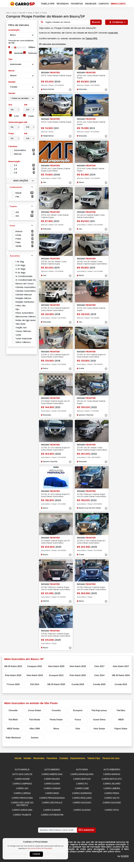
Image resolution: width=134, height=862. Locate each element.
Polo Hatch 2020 (78, 675)
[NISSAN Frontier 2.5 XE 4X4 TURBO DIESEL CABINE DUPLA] (92, 105)
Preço (11, 134)
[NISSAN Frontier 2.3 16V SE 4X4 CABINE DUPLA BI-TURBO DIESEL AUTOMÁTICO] (56, 291)
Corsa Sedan (34, 710)
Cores (12, 226)
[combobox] (21, 35)
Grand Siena (99, 719)
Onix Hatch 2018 (78, 666)
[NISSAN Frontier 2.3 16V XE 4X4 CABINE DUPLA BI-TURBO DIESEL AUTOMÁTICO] (92, 338)
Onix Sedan (99, 728)
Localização (13, 30)
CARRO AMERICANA (52, 774)
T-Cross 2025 (13, 684)
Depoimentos (77, 758)
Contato (104, 4)
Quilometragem (16, 122)
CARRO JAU (22, 788)
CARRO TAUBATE (22, 815)
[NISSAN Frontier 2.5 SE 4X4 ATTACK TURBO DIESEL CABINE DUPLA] (56, 198)
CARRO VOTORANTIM (52, 815)
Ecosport (77, 710)
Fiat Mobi (13, 719)
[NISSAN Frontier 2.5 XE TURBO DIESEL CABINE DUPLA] (56, 59)
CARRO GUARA (52, 784)
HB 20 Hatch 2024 (121, 675)
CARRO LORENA (22, 793)
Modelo (11, 82)
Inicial (18, 758)
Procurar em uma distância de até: (20, 42)
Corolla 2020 (99, 684)
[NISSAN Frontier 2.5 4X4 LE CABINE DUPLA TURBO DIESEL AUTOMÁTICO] (92, 198)
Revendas (63, 4)
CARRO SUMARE (52, 810)
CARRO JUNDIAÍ (52, 788)
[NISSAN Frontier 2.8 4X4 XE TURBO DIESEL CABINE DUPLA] (92, 384)
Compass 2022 (34, 666)
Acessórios (15, 256)
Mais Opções (20, 181)
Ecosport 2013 (56, 675)
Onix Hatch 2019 (35, 675)
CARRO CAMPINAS (22, 784)
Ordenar (117, 22)
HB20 (121, 719)
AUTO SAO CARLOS (22, 774)
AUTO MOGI (82, 769)
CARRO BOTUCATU (112, 779)
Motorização (14, 162)
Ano (10, 105)
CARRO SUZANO (82, 810)
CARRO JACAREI (111, 784)
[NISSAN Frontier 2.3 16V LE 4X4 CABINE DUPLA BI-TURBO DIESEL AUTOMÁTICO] (56, 338)
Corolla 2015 (121, 684)
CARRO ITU (82, 784)
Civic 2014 (99, 675)
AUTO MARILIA (22, 769)
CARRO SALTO (111, 798)
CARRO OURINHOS (82, 793)
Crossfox (56, 710)
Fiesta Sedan (56, 719)
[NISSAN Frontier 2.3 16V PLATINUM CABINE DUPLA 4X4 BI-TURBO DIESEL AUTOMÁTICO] (92, 477)
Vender (27, 758)
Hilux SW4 (35, 728)
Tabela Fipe (48, 4)
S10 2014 (34, 684)
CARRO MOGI (52, 793)
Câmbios (12, 146)
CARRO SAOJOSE (112, 803)
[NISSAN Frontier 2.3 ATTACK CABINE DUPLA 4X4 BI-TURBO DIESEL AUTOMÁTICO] (56, 384)
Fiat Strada (34, 719)
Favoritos (77, 4)
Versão (11, 93)
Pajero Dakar (121, 728)
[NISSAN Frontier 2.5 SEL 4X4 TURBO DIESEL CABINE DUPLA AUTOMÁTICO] (56, 152)
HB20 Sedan (13, 728)
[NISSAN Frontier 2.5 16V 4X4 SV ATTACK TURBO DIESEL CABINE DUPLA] (56, 245)
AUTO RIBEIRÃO (112, 769)
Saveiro (34, 738)
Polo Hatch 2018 (13, 675)
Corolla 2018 (78, 684)
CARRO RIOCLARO (82, 798)
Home (8, 12)
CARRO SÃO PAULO (52, 803)
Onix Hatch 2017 (121, 666)
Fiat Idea (121, 710)
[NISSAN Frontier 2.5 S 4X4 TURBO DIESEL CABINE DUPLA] (92, 152)
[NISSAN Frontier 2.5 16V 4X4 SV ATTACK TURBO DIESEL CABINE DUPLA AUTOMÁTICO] (92, 245)
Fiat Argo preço (99, 710)
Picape (30, 12)
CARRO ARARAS (111, 774)
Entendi (36, 854)
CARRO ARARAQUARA (82, 774)
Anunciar (90, 4)
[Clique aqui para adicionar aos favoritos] (70, 89)
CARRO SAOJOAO (82, 803)
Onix (78, 728)
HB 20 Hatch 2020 (56, 684)
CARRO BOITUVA (82, 779)
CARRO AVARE (22, 779)
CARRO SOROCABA (22, 810)
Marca (11, 71)
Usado (31, 116)
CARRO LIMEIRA (112, 788)
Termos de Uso (110, 758)
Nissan (37, 12)
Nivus (56, 728)
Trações (13, 206)
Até (25, 105)
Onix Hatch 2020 (56, 666)
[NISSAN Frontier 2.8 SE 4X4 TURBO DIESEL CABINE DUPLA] (92, 59)
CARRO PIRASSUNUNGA (52, 798)
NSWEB (125, 856)
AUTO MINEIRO (52, 769)
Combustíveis (16, 187)
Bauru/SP (22, 12)
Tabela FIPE (91, 38)
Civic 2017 (99, 666)
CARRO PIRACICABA (22, 798)
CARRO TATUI (112, 810)
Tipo (10, 59)
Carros (14, 12)
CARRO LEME (82, 788)
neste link (113, 33)
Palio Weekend (13, 738)
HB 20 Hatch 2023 (13, 666)
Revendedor (19, 53)
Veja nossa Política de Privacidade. (39, 848)
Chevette (13, 710)
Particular (32, 53)
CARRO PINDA (111, 793)
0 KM (16, 116)
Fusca (78, 719)
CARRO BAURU (52, 779)
